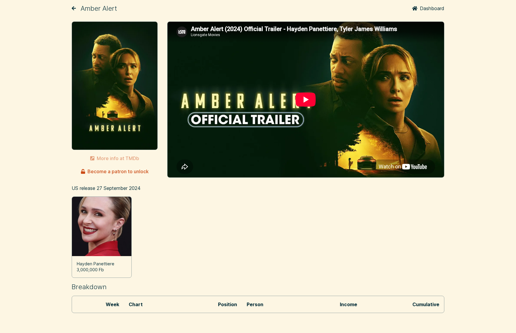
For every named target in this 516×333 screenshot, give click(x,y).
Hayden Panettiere (95, 263)
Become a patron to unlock (118, 171)
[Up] (73, 8)
